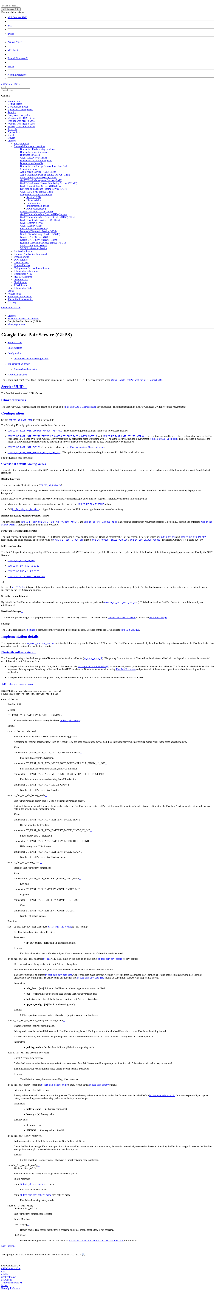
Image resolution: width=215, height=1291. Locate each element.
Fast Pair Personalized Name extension (84, 447)
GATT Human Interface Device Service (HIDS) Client (47, 217)
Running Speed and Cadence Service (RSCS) (43, 242)
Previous (11, 1246)
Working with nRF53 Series (21, 123)
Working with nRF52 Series (21, 126)
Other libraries (21, 279)
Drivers (11, 137)
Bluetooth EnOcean (30, 154)
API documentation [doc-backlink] (17, 684)
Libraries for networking (26, 271)
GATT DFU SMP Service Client (36, 191)
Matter (11, 66)
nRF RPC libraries (23, 276)
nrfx (10, 25)
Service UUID (33, 197)
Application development (20, 109)
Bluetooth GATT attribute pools (36, 160)
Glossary (12, 302)
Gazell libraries (21, 262)
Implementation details (37, 205)
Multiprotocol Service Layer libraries (32, 268)
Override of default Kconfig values (31, 358)
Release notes (14, 293)
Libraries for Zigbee (24, 288)
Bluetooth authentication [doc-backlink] (17, 652)
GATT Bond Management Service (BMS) (41, 180)
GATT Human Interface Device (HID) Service (43, 214)
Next (4, 1246)
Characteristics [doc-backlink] (13, 400)
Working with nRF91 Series (21, 118)
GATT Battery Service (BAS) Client (38, 177)
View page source (16, 324)
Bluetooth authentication (26, 369)
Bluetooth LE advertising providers (37, 149)
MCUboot (13, 50)
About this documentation (20, 299)
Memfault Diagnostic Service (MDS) (38, 231)
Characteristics (33, 200)
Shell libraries (20, 282)
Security (12, 112)
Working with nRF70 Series (21, 120)
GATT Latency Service (31, 222)
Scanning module (28, 169)
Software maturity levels (20, 296)
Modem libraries (22, 265)
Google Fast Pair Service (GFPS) (36, 194)
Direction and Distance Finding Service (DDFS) (44, 188)
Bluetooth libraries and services (29, 146)
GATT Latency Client (31, 225)
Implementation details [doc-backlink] (20, 636)
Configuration (33, 203)
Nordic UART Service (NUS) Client (38, 239)
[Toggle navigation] (22, 12)
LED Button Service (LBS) (34, 228)
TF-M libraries (21, 285)
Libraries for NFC (23, 273)
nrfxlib (11, 33)
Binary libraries (21, 143)
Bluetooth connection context (34, 152)
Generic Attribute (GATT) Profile (36, 211)
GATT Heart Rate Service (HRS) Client (40, 220)
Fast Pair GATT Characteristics (80, 406)
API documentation (36, 208)
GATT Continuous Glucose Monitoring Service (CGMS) (48, 183)
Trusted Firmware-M (18, 58)
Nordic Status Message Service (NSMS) (40, 234)
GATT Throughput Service (33, 245)
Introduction (14, 101)
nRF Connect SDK (17, 17)
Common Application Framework (30, 254)
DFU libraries (21, 259)
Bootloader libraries (23, 251)
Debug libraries (21, 256)
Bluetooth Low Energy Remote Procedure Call (43, 166)
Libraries (12, 140)
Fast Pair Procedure (126, 669)
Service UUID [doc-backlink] (12, 387)
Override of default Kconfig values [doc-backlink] (23, 463)
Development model (18, 106)
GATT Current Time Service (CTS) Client (41, 186)
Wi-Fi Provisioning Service (33, 248)
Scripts (11, 290)
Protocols (12, 129)
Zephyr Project (15, 42)
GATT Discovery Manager (33, 157)
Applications (14, 132)
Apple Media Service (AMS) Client (38, 171)
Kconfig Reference (17, 74)
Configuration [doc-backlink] (12, 413)
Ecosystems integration (19, 115)
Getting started (15, 103)
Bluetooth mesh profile (31, 163)
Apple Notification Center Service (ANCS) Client (45, 174)
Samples (12, 135)
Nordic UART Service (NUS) (35, 237)
